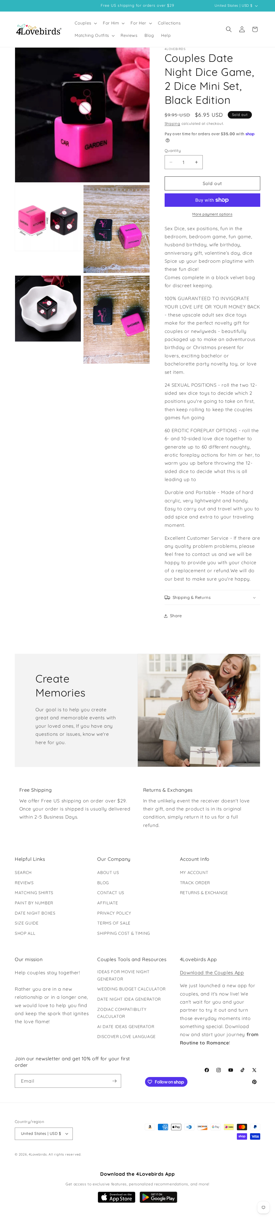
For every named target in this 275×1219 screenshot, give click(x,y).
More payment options (212, 214)
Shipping (172, 123)
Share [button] (176, 615)
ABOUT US (108, 872)
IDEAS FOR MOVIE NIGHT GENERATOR (123, 975)
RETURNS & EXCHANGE (204, 892)
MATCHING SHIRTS (34, 892)
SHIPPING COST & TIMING (123, 933)
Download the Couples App (212, 972)
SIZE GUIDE (27, 923)
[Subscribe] (114, 1081)
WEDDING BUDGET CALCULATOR (131, 988)
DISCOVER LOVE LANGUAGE (126, 1036)
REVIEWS (24, 882)
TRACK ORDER (195, 882)
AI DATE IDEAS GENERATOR (125, 1026)
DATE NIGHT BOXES (35, 913)
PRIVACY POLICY (114, 913)
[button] (85, 23)
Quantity (173, 150)
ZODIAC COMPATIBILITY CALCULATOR (121, 1013)
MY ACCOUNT (194, 872)
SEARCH (23, 872)
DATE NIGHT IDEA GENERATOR (129, 999)
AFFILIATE (107, 902)
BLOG (103, 882)
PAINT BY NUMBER (34, 902)
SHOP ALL (25, 933)
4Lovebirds (38, 1154)
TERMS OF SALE (114, 923)
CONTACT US (110, 892)
